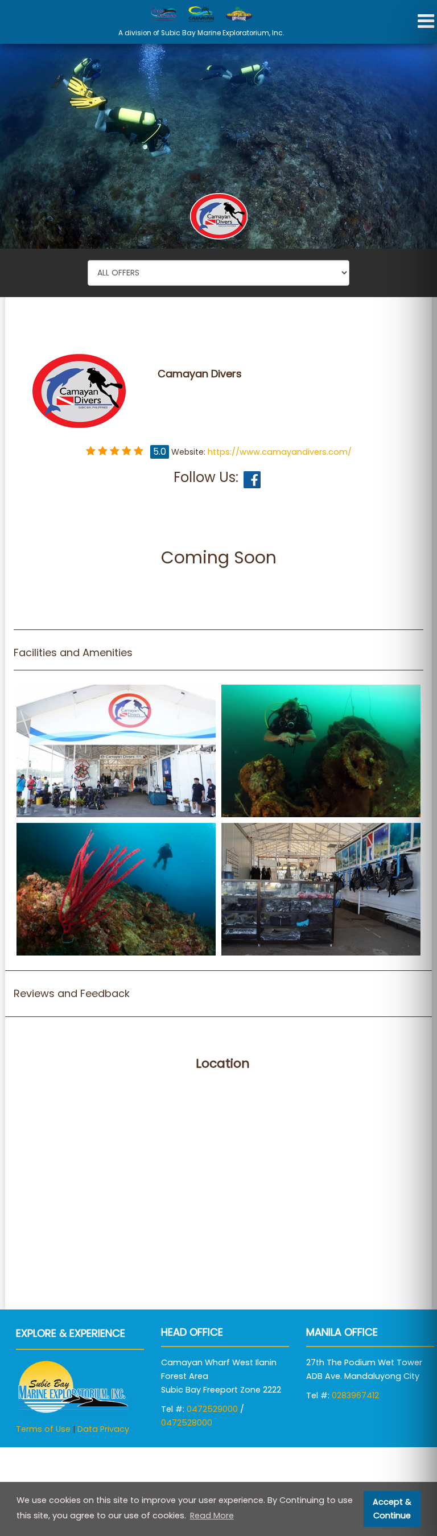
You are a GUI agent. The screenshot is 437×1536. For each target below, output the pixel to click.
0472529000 (212, 1409)
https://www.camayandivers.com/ (280, 452)
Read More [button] (212, 1515)
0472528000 (186, 1422)
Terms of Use (43, 1429)
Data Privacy (103, 1429)
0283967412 (355, 1395)
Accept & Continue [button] (392, 1508)
